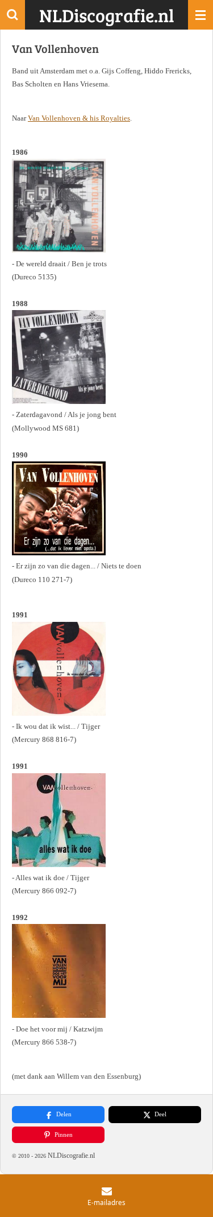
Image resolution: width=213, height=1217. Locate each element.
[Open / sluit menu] (200, 15)
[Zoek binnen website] (12, 15)
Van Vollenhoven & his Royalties (79, 118)
